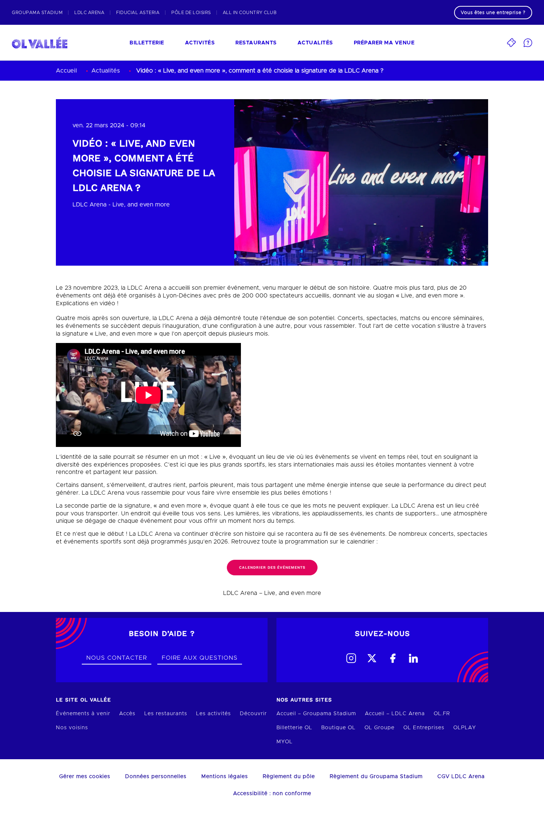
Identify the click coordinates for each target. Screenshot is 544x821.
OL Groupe (379, 727)
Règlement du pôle (289, 776)
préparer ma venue (384, 43)
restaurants (256, 43)
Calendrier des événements (272, 567)
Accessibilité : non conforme (272, 793)
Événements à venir (83, 713)
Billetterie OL (294, 727)
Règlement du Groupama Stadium (376, 776)
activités (200, 43)
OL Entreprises (423, 727)
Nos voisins (72, 727)
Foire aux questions (200, 658)
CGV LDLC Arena (461, 776)
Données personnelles (156, 776)
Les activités (213, 713)
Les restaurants (165, 713)
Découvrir (253, 713)
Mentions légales (224, 776)
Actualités (315, 43)
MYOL (284, 741)
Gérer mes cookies (84, 776)
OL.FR (442, 713)
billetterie (147, 43)
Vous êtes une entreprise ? (493, 12)
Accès (127, 713)
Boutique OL (338, 727)
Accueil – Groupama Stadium (316, 713)
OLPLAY (464, 727)
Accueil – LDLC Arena (395, 713)
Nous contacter (116, 658)
